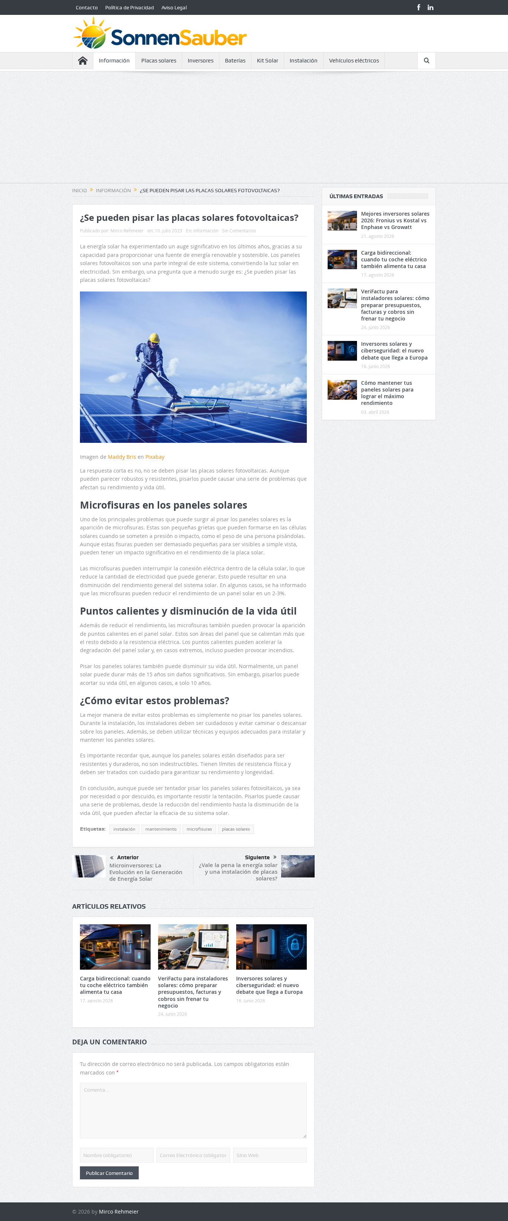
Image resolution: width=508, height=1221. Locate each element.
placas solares (236, 829)
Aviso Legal (174, 7)
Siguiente (257, 857)
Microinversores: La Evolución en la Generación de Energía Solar (146, 872)
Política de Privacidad (129, 7)
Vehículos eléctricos (354, 60)
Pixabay (154, 456)
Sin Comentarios (239, 230)
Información (114, 60)
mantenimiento (161, 829)
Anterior (128, 857)
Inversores (200, 60)
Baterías (235, 60)
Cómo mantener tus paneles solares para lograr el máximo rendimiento (387, 393)
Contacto (87, 7)
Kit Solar (267, 60)
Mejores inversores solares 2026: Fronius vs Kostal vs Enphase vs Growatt (395, 220)
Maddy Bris (122, 456)
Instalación (304, 60)
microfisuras (199, 829)
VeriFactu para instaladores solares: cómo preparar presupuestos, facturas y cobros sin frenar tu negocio (193, 992)
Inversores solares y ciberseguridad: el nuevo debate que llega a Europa (269, 985)
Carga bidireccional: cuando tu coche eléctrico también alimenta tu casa (115, 985)
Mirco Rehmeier (127, 230)
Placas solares (158, 60)
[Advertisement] (254, 131)
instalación (124, 829)
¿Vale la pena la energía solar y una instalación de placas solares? (238, 871)
